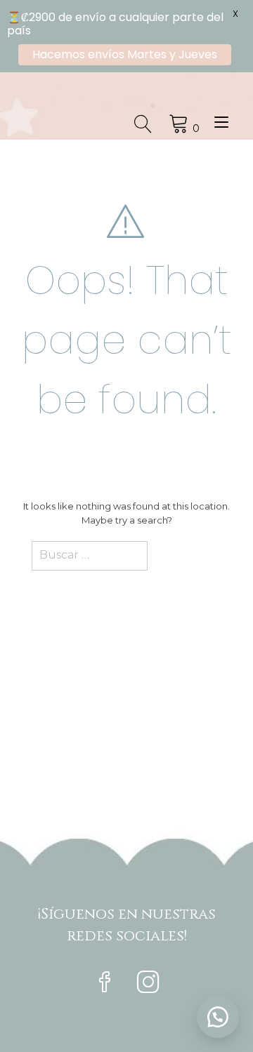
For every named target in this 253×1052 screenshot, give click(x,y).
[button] (218, 1017)
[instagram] (148, 984)
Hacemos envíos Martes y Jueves (124, 54)
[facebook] (104, 984)
